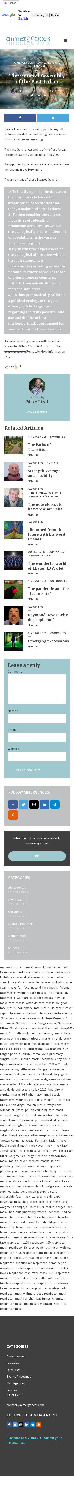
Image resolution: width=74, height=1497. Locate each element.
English (11, 2)
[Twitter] (23, 804)
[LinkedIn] (44, 804)
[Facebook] (13, 804)
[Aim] (13, 815)
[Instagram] (34, 804)
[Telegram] (55, 804)
